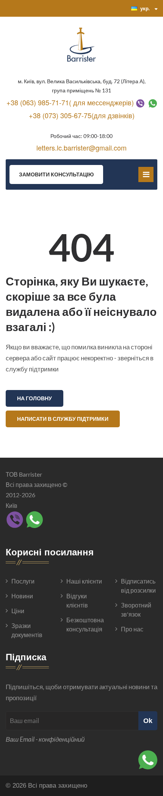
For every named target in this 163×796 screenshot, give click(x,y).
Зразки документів (26, 630)
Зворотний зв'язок (136, 609)
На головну (34, 398)
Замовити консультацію (56, 174)
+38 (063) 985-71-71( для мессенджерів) (70, 102)
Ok (147, 721)
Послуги (22, 581)
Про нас (132, 629)
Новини (22, 595)
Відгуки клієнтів (77, 600)
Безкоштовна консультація (84, 624)
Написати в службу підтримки (62, 418)
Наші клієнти (84, 581)
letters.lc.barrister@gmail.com (81, 147)
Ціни (17, 610)
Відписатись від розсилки (138, 585)
